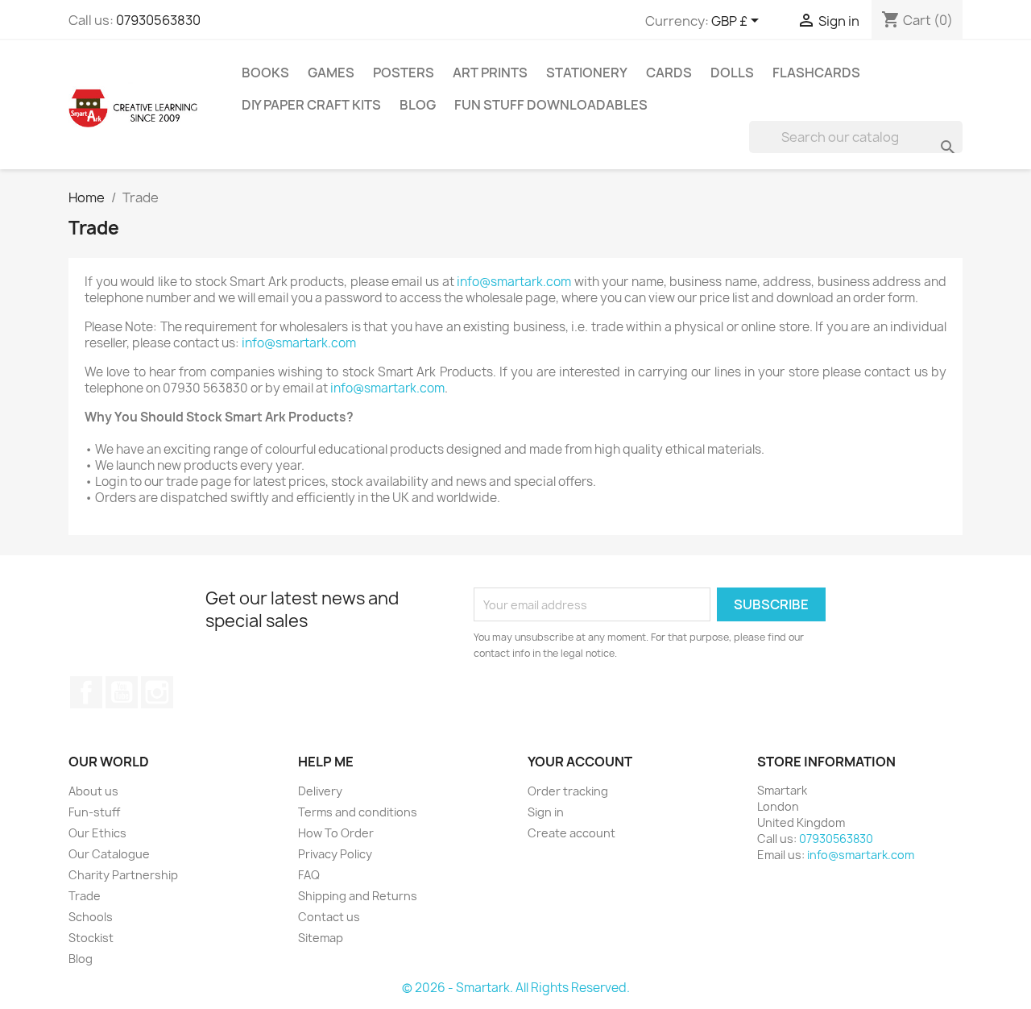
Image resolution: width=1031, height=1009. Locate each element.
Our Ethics (97, 833)
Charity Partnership (123, 874)
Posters (403, 72)
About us (93, 791)
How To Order (336, 833)
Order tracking (568, 791)
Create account (571, 833)
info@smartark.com (514, 281)
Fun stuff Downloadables (551, 105)
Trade (84, 895)
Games (331, 72)
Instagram (157, 692)
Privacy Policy (335, 854)
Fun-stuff (94, 812)
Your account (580, 761)
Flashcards (816, 72)
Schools (90, 916)
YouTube (122, 692)
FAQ (309, 874)
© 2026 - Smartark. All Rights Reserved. (516, 987)
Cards (669, 72)
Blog (418, 105)
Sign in (546, 812)
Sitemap (320, 937)
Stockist (91, 937)
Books (265, 72)
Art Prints (490, 72)
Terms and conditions (357, 812)
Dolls (732, 72)
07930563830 (158, 20)
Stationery (586, 72)
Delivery (320, 791)
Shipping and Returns (357, 895)
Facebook (86, 692)
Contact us (329, 916)
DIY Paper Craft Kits (311, 105)
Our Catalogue (109, 854)
